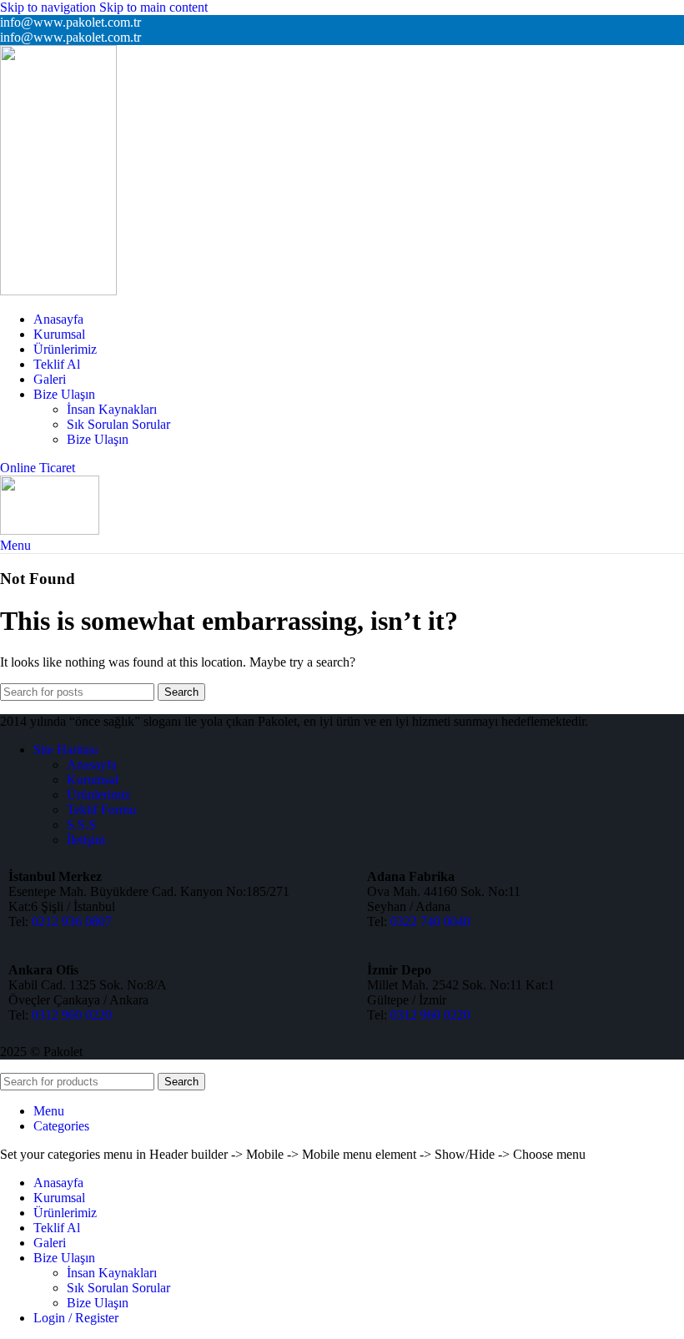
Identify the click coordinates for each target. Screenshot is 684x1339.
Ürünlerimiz (98, 795)
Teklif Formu (101, 810)
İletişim (86, 840)
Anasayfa (92, 765)
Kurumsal (92, 780)
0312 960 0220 (72, 1015)
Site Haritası (65, 749)
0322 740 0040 (430, 921)
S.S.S (81, 825)
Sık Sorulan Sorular (118, 424)
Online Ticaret (37, 468)
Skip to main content (153, 7)
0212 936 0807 (72, 921)
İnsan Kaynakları (112, 409)
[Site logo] (58, 291)
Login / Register (75, 1318)
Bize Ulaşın (97, 439)
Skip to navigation (49, 7)
